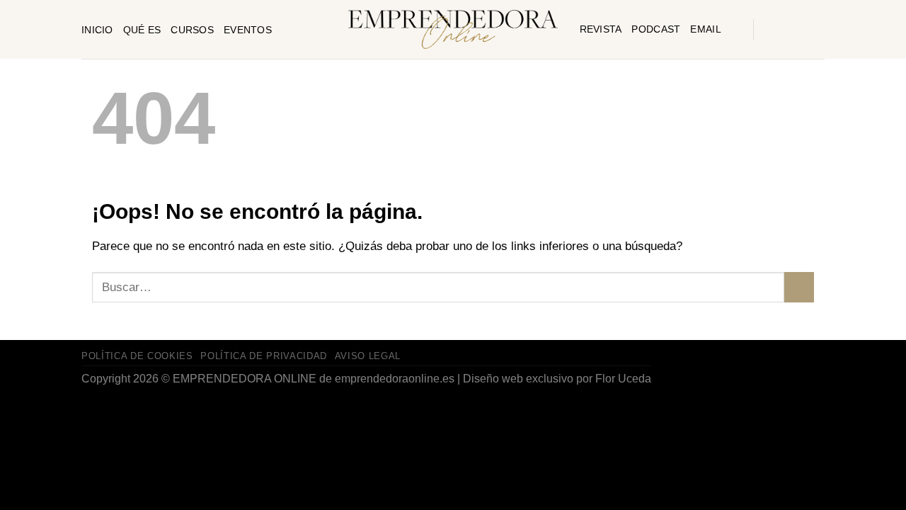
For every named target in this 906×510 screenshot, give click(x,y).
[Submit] (799, 287)
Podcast (655, 29)
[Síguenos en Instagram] (769, 30)
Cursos (192, 29)
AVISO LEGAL (368, 356)
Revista (601, 29)
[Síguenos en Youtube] (789, 30)
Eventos (248, 29)
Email (705, 29)
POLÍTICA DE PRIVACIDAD (263, 356)
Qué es (142, 29)
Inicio (97, 29)
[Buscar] (737, 29)
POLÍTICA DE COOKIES (137, 356)
